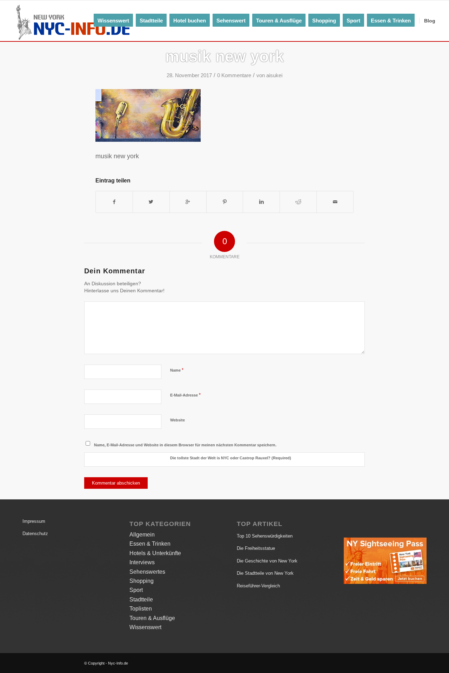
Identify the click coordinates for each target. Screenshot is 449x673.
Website (177, 420)
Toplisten (140, 609)
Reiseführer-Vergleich (258, 585)
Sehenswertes (147, 572)
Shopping (141, 581)
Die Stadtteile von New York (265, 573)
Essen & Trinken (149, 544)
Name (176, 370)
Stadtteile (141, 599)
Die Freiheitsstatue (256, 548)
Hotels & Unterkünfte (155, 553)
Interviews (142, 562)
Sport (136, 590)
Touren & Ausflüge (152, 618)
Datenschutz (35, 533)
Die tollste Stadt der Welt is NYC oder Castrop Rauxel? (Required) (230, 458)
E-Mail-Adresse (185, 395)
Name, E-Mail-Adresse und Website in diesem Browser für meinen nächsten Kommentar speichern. (185, 445)
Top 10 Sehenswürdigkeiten (265, 536)
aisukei (274, 75)
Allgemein (142, 535)
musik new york (224, 56)
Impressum (33, 521)
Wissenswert (145, 627)
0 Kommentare (234, 75)
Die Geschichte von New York (267, 561)
